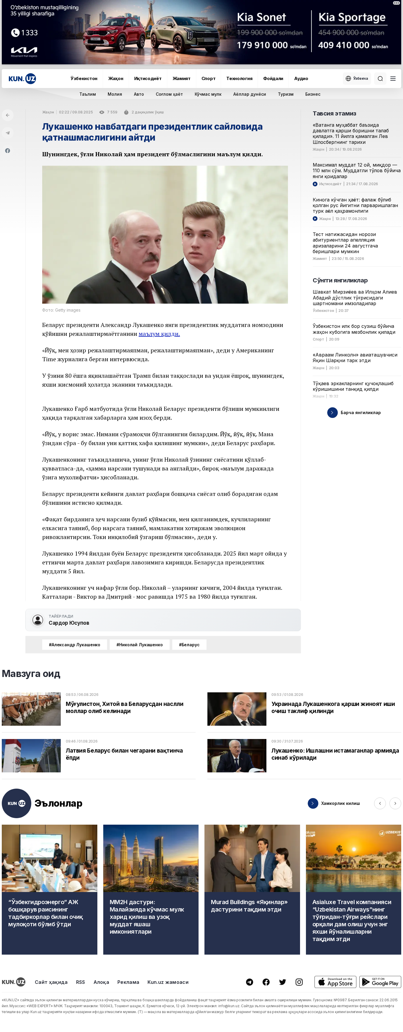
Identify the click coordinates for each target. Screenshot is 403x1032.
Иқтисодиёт (148, 78)
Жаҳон (115, 78)
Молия (115, 94)
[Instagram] (299, 982)
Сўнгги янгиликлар (340, 280)
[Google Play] (380, 982)
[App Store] (335, 982)
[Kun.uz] (22, 78)
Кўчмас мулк (208, 94)
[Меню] (393, 78)
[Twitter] (282, 982)
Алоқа (101, 982)
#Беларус (189, 644)
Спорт (209, 78)
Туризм (286, 94)
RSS (80, 982)
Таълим (87, 94)
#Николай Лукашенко (140, 644)
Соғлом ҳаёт (169, 94)
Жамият (182, 78)
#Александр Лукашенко (74, 644)
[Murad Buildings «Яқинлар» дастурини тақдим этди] (252, 890)
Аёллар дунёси (249, 94)
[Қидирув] (380, 78)
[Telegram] (8, 133)
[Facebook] (8, 151)
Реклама (128, 982)
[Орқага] (8, 115)
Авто (139, 94)
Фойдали (273, 78)
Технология (239, 78)
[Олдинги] (380, 803)
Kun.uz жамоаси (168, 982)
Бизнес (312, 94)
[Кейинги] (395, 803)
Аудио (301, 78)
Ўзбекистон (84, 78)
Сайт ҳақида (51, 982)
